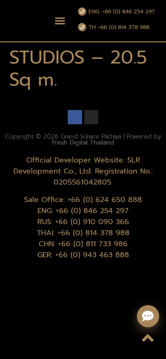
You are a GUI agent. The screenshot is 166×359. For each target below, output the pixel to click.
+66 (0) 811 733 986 (93, 243)
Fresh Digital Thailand (83, 142)
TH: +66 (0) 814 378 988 (119, 27)
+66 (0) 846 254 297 (92, 210)
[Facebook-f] (75, 117)
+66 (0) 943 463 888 (92, 255)
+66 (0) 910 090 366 (92, 221)
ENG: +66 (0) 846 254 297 (122, 11)
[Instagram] (91, 117)
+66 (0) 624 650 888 (105, 199)
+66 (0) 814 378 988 (94, 232)
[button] (60, 20)
